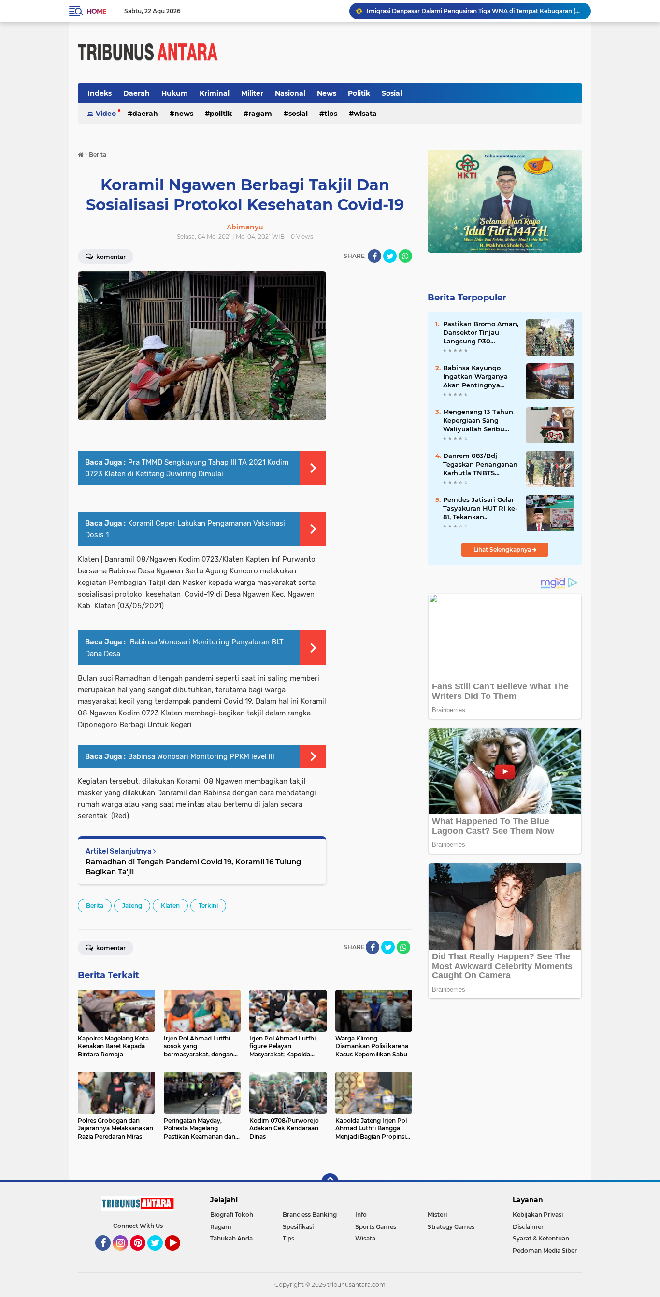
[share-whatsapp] (405, 256)
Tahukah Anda (231, 1238)
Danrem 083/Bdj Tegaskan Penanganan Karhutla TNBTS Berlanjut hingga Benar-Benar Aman (480, 465)
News (326, 93)
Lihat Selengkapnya (502, 549)
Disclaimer (528, 1226)
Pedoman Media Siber (545, 1250)
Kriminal (215, 93)
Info (361, 1214)
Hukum (174, 93)
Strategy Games (451, 1226)
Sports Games (375, 1226)
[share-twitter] (390, 256)
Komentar (110, 256)
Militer (252, 93)
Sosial (392, 93)
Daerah (136, 93)
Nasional (290, 93)
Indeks (99, 93)
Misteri (437, 1214)
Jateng (132, 905)
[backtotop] (330, 1182)
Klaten (170, 905)
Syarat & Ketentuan (541, 1238)
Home (96, 11)
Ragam (260, 113)
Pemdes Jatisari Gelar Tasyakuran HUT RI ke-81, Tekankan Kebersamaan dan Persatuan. (480, 509)
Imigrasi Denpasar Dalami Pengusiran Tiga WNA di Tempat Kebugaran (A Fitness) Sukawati (474, 10)
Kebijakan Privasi (538, 1214)
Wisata (365, 113)
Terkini (208, 905)
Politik (359, 93)
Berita (94, 905)
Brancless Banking (310, 1214)
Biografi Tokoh (231, 1214)
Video (106, 113)
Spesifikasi (298, 1226)
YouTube (179, 1255)
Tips (330, 113)
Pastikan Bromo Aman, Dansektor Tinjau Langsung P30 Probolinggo (480, 333)
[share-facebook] (374, 256)
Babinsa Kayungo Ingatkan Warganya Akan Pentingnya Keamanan (475, 377)
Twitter (159, 1255)
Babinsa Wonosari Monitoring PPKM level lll (201, 756)
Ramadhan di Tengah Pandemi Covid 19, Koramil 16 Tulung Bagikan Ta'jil (193, 866)
